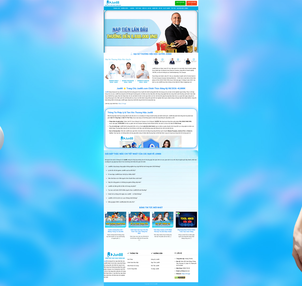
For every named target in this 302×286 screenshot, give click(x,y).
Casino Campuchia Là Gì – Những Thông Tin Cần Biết (115, 230)
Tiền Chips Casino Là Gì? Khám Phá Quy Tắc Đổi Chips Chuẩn (163, 230)
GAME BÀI (155, 8)
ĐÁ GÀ (149, 8)
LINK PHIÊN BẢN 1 (180, 3)
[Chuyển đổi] (106, 166)
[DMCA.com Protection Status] (180, 277)
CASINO (132, 8)
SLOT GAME (166, 8)
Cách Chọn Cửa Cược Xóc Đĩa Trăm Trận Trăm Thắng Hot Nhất (139, 231)
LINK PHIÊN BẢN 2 (192, 3)
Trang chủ (116, 8)
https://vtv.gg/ (122, 103)
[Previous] (104, 228)
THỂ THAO (138, 8)
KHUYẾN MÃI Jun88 (182, 8)
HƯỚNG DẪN (124, 8)
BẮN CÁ (144, 8)
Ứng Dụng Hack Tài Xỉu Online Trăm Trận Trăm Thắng (186, 230)
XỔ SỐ (160, 8)
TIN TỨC (173, 8)
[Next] (197, 228)
